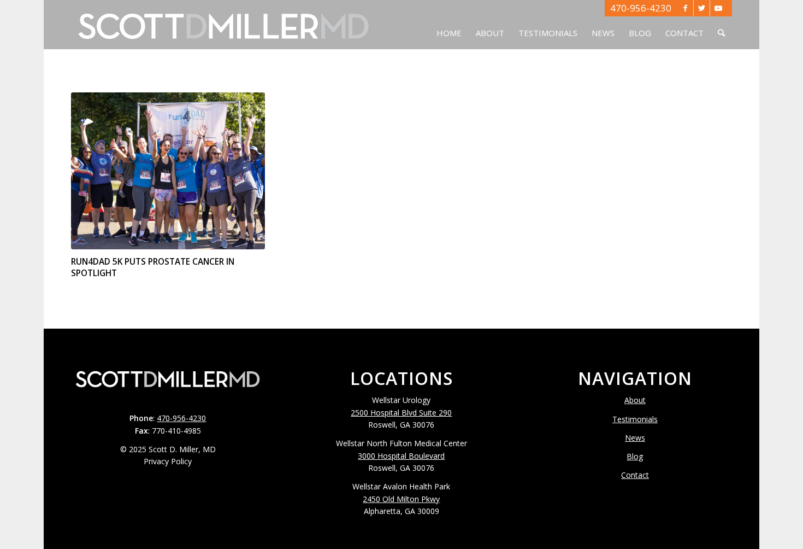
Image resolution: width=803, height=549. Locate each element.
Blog (635, 456)
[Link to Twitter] (702, 8)
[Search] (721, 24)
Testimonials (635, 419)
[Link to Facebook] (685, 8)
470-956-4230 (640, 8)
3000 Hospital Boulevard (401, 456)
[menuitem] (449, 24)
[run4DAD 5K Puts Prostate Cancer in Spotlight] (168, 170)
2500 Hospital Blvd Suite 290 (401, 412)
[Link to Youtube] (718, 8)
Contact (635, 475)
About (635, 400)
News (635, 438)
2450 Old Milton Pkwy (401, 499)
